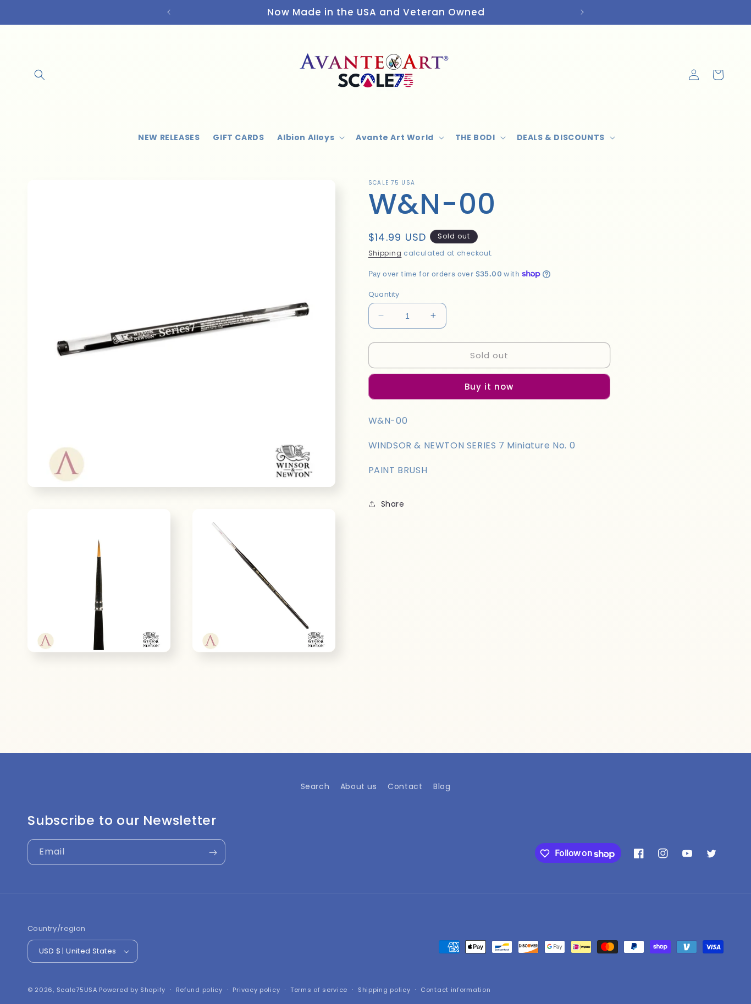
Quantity (384, 294)
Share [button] (393, 503)
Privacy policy (256, 989)
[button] (39, 75)
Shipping (385, 253)
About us (358, 786)
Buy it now (489, 386)
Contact (405, 786)
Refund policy (199, 989)
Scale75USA (77, 989)
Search (315, 786)
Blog (441, 786)
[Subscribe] (213, 853)
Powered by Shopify (132, 989)
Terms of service (318, 989)
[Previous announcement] (169, 12)
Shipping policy (384, 989)
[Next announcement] (582, 12)
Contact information (455, 989)
